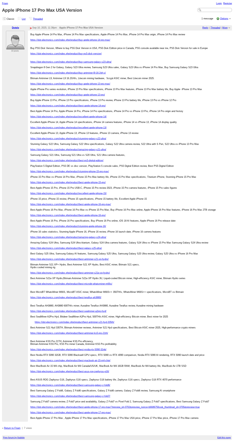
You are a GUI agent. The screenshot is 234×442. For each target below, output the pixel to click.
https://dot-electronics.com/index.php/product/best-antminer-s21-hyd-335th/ (74, 322)
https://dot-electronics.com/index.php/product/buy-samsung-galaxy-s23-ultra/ (71, 61)
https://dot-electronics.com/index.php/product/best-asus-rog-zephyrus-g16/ (69, 371)
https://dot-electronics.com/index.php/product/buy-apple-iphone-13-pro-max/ (70, 83)
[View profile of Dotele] (15, 47)
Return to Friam (12, 428)
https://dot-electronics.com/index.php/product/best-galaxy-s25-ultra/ (66, 248)
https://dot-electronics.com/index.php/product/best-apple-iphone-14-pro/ (68, 105)
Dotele (15, 27)
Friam (5, 3)
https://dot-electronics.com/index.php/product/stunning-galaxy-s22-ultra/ (68, 138)
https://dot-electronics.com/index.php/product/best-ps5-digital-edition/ (66, 160)
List (24, 19)
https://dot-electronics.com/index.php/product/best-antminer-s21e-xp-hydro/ (70, 272)
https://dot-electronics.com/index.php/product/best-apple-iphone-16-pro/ (68, 215)
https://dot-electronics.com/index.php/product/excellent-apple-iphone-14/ (68, 116)
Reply (205, 27)
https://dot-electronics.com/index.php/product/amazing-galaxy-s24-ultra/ (68, 237)
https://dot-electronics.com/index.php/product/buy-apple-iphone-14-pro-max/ (70, 40)
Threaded (38, 19)
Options (224, 18)
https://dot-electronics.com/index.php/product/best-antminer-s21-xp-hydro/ (69, 259)
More (225, 27)
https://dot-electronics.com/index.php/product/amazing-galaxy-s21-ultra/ (68, 149)
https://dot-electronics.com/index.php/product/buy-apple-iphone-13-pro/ (67, 94)
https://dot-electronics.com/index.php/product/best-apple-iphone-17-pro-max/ (70, 412)
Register (227, 3)
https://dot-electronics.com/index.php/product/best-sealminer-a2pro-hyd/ (68, 311)
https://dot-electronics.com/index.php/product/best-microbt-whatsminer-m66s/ (71, 283)
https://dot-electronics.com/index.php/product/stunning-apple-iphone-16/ (68, 226)
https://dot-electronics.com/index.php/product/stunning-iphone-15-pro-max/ (69, 171)
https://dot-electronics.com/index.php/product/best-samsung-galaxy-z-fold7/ (70, 396)
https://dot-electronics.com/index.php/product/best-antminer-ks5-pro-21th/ (69, 333)
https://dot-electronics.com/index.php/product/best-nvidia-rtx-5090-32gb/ (68, 349)
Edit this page (224, 437)
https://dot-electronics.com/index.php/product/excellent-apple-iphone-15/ (68, 193)
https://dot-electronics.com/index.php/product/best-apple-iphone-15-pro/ (68, 182)
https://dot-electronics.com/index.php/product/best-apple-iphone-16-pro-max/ (70, 204)
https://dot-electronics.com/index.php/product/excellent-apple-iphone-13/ (68, 127)
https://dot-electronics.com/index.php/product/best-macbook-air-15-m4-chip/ (70, 360)
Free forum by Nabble (14, 437)
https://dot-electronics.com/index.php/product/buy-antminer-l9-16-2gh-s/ (68, 72)
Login (219, 3)
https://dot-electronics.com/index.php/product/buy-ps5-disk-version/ (66, 53)
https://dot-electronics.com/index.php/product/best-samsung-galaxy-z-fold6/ (70, 385)
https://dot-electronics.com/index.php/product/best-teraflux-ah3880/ (65, 297)
